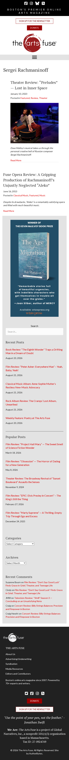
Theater (43, 98)
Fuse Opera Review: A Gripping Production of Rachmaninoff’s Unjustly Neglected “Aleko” (29, 180)
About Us (10, 654)
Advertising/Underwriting (18, 659)
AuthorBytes (35, 753)
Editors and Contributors (18, 673)
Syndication (11, 663)
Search (34, 325)
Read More (15, 160)
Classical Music (20, 195)
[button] (34, 21)
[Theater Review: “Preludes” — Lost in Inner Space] (34, 122)
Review (34, 98)
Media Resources (14, 668)
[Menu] (34, 57)
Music (42, 195)
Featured (25, 98)
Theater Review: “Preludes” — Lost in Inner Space (33, 85)
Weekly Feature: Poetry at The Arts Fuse (28, 417)
